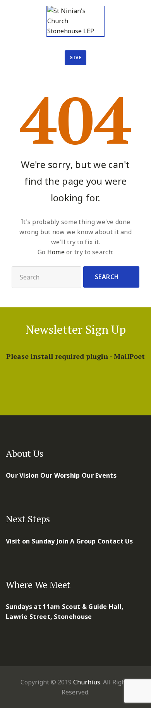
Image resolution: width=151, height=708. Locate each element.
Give (75, 57)
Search (107, 277)
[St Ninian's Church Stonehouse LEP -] (75, 21)
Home (56, 252)
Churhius (86, 682)
